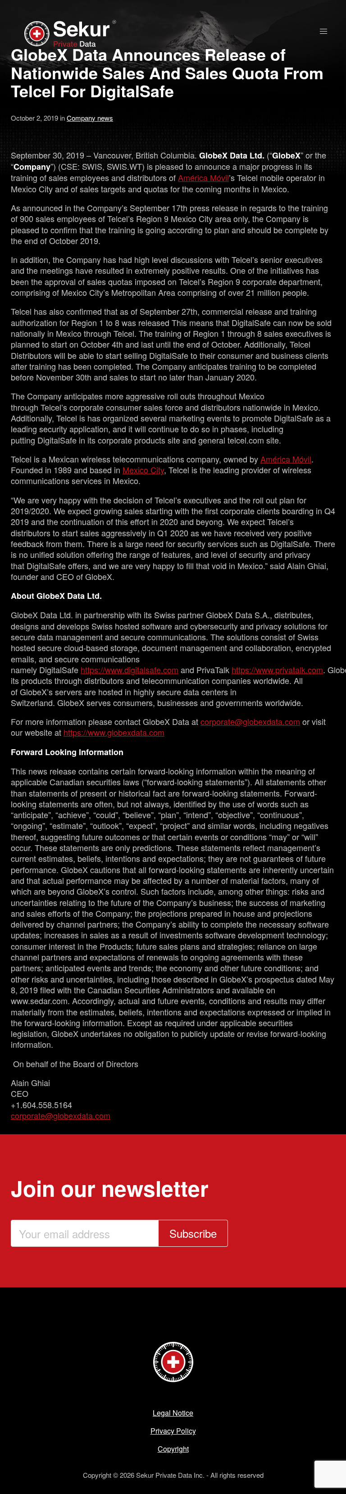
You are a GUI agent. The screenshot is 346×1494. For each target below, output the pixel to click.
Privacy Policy (173, 1431)
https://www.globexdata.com (114, 732)
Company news (90, 117)
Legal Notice (173, 1413)
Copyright (173, 1449)
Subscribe (193, 1233)
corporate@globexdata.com (250, 721)
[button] (323, 31)
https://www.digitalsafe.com (129, 669)
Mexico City (143, 469)
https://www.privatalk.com (277, 669)
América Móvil (203, 177)
